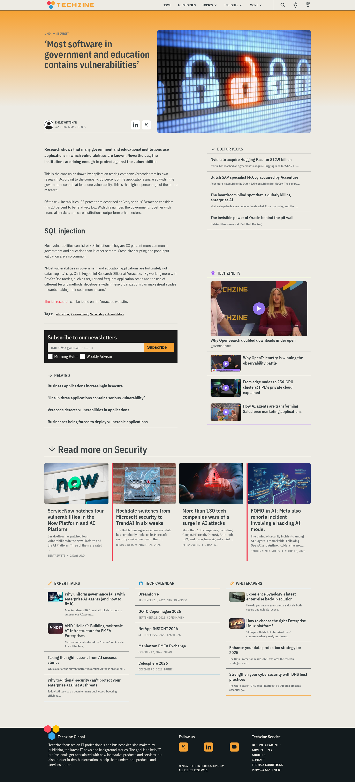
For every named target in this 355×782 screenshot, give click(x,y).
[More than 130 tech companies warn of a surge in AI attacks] (211, 483)
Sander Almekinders (265, 551)
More (254, 5)
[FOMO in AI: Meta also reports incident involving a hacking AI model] (279, 483)
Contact (258, 760)
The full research (56, 301)
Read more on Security (102, 449)
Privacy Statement (267, 770)
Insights (231, 5)
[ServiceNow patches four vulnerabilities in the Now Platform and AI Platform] (76, 483)
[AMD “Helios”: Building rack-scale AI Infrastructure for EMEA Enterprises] (55, 635)
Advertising (262, 750)
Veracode (96, 314)
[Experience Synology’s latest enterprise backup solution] (237, 602)
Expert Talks (67, 583)
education (62, 314)
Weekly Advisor (99, 356)
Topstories (187, 5)
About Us (259, 755)
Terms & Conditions (267, 765)
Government (79, 314)
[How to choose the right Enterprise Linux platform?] (237, 628)
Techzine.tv (229, 273)
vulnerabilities (114, 314)
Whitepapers (249, 583)
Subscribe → (159, 347)
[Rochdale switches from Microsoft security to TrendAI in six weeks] (144, 483)
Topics (207, 5)
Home (167, 5)
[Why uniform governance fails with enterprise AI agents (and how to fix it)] (55, 604)
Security (62, 33)
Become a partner (266, 745)
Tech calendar (159, 583)
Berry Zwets (56, 555)
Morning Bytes (66, 356)
